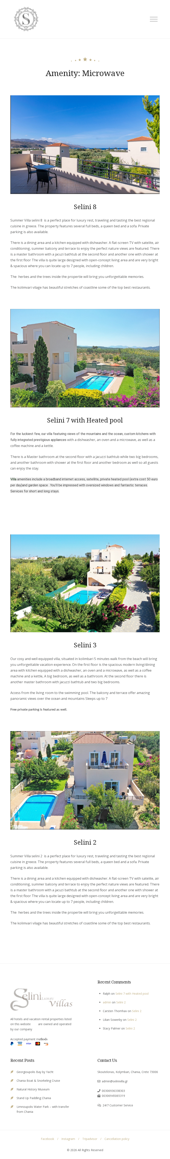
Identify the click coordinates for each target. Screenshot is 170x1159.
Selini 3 (85, 645)
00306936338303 (113, 1091)
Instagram (68, 1139)
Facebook (47, 1139)
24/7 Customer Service (118, 1105)
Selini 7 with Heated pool (85, 420)
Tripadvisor (89, 1139)
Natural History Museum (33, 1089)
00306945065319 (113, 1096)
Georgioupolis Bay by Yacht (35, 1072)
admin (107, 1002)
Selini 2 (85, 842)
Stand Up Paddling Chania (34, 1098)
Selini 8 (85, 206)
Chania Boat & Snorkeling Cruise (38, 1081)
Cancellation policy (116, 1139)
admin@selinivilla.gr (115, 1081)
